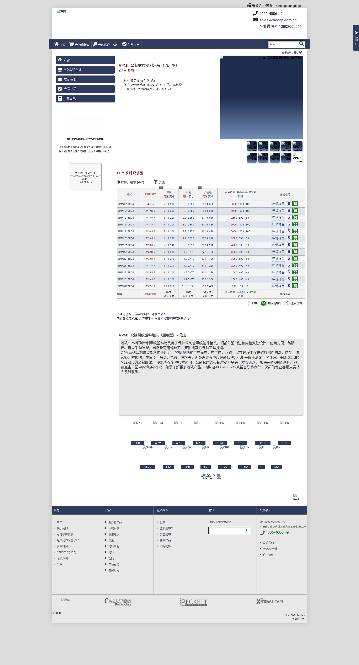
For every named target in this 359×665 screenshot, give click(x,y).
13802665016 (290, 26)
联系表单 (254, 367)
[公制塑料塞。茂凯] (263, 146)
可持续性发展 (65, 534)
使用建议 (113, 534)
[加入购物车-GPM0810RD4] (292, 204)
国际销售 (165, 546)
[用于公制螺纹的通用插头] (275, 158)
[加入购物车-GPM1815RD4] (292, 245)
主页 (63, 44)
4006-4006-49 (270, 13)
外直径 (206, 193)
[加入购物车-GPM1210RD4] (292, 224)
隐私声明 (62, 558)
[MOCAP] (61, 12)
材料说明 (113, 546)
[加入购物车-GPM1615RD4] (292, 238)
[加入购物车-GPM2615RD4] (292, 279)
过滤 (161, 182)
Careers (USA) (66, 552)
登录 (162, 522)
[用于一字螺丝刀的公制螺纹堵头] (297, 146)
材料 (111, 552)
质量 (111, 540)
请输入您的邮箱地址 (219, 522)
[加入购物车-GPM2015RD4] (292, 252)
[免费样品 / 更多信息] (278, 204)
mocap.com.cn (278, 20)
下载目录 (69, 98)
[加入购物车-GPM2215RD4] (292, 258)
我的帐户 (104, 44)
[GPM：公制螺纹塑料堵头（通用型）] (252, 146)
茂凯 (303, 619)
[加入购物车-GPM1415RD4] (292, 231)
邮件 (172, 318)
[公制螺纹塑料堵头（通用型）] (297, 158)
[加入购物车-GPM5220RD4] (292, 286)
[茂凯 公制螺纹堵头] (286, 146)
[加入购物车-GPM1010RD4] (292, 210)
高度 (187, 193)
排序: (132, 182)
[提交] (246, 530)
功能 (111, 558)
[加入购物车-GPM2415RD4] (292, 265)
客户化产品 (115, 522)
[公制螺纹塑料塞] (275, 146)
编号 (129, 194)
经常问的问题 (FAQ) (68, 540)
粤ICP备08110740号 (295, 615)
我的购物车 (82, 44)
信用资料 (268, 554)
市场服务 (113, 564)
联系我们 (70, 79)
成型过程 (113, 570)
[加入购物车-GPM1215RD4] (292, 217)
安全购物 (165, 534)
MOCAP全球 (73, 69)
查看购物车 (166, 528)
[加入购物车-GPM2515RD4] (292, 272)
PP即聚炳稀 (184, 353)
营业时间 (62, 546)
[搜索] (301, 44)
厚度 (167, 193)
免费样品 (133, 44)
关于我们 (62, 528)
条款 (59, 564)
